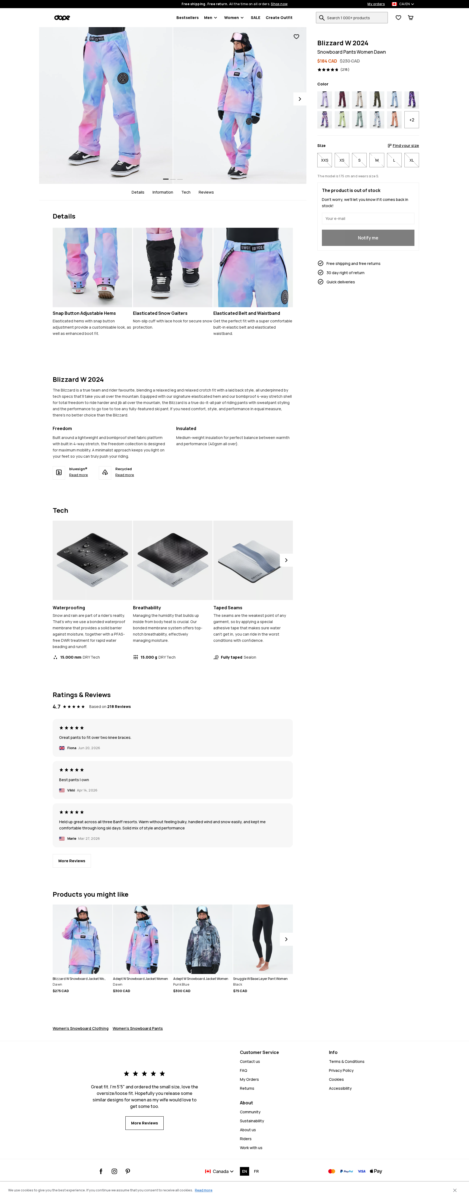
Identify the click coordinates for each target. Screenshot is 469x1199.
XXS (324, 160)
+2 (411, 120)
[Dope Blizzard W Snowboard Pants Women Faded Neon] (342, 120)
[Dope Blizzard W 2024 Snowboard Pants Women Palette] (377, 120)
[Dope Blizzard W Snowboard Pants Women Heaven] (324, 120)
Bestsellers (187, 17)
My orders (376, 4)
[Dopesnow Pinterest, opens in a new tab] (128, 1171)
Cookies (336, 1079)
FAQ (243, 1070)
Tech (186, 192)
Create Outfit (279, 17)
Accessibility (340, 1088)
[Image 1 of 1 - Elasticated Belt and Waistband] (253, 267)
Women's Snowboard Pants (138, 1028)
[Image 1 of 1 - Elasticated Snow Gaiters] (173, 267)
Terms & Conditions (347, 1061)
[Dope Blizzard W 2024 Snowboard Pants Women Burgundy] (342, 100)
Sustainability (252, 1120)
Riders (246, 1138)
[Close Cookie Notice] (455, 1190)
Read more (78, 474)
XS (342, 160)
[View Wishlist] (398, 17)
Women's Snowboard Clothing (81, 1028)
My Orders (249, 1079)
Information (163, 192)
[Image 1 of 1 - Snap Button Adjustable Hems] (92, 267)
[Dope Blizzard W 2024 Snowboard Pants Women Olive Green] (377, 100)
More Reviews (71, 860)
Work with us (251, 1147)
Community (250, 1111)
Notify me (368, 238)
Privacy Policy (341, 1070)
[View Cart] (410, 17)
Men (208, 17)
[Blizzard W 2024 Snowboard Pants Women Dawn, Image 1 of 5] (106, 105)
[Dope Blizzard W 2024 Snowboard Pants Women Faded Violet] (324, 100)
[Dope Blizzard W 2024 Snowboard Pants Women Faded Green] (359, 120)
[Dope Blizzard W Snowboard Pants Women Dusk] (411, 100)
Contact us (250, 1061)
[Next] (299, 98)
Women (231, 17)
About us (248, 1129)
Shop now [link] (279, 4)
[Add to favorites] (296, 36)
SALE (255, 17)
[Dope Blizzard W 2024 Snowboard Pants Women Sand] (359, 100)
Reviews (206, 192)
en (244, 1171)
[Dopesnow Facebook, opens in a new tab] (101, 1171)
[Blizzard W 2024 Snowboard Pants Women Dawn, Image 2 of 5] (240, 105)
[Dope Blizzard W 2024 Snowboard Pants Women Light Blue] (394, 100)
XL (412, 160)
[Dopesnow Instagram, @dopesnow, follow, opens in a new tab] (114, 1171)
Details (138, 192)
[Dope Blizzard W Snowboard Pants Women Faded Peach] (394, 120)
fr (256, 1171)
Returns (247, 1088)
